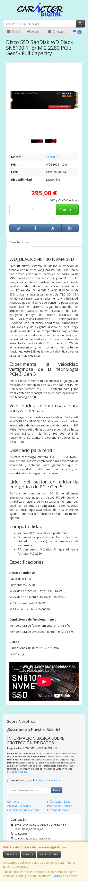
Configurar (12, 854)
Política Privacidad (19, 806)
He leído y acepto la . (36, 780)
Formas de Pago (58, 810)
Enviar (56, 790)
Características (19, 242)
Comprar (67, 209)
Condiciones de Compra (23, 810)
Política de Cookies (65, 876)
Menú (15, 31)
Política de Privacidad (17, 771)
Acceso (36, 31)
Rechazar (28, 854)
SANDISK (52, 157)
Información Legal (59, 801)
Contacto (59, 31)
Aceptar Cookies (49, 854)
